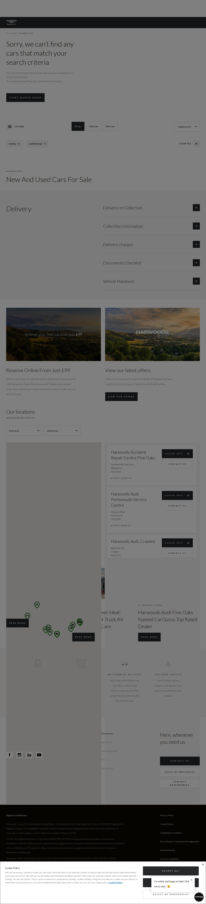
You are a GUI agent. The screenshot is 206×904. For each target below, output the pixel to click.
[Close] (203, 864)
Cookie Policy (115, 882)
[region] (103, 882)
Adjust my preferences (171, 894)
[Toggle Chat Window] (199, 897)
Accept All (170, 871)
